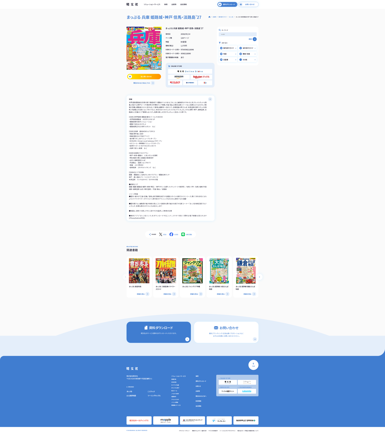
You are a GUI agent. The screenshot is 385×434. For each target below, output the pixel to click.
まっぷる (231, 17)
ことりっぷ (151, 391)
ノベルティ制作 (175, 393)
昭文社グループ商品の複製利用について (248, 430)
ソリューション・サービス (152, 4)
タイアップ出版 (175, 385)
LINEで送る (189, 234)
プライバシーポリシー (184, 430)
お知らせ (198, 386)
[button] (259, 277)
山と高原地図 (131, 395)
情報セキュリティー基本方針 (199, 430)
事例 (165, 4)
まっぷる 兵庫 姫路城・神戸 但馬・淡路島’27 (247, 17)
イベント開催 (174, 402)
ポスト (164, 234)
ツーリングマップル (154, 395)
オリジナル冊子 (175, 388)
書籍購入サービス (176, 405)
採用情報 (198, 401)
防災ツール (174, 391)
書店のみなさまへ (201, 396)
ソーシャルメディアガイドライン (228, 430)
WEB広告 (173, 382)
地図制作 (173, 396)
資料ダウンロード (201, 381)
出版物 (173, 4)
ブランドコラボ (175, 399)
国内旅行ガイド (223, 17)
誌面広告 (173, 379)
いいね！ (176, 234)
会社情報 (183, 4)
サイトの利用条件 (213, 430)
